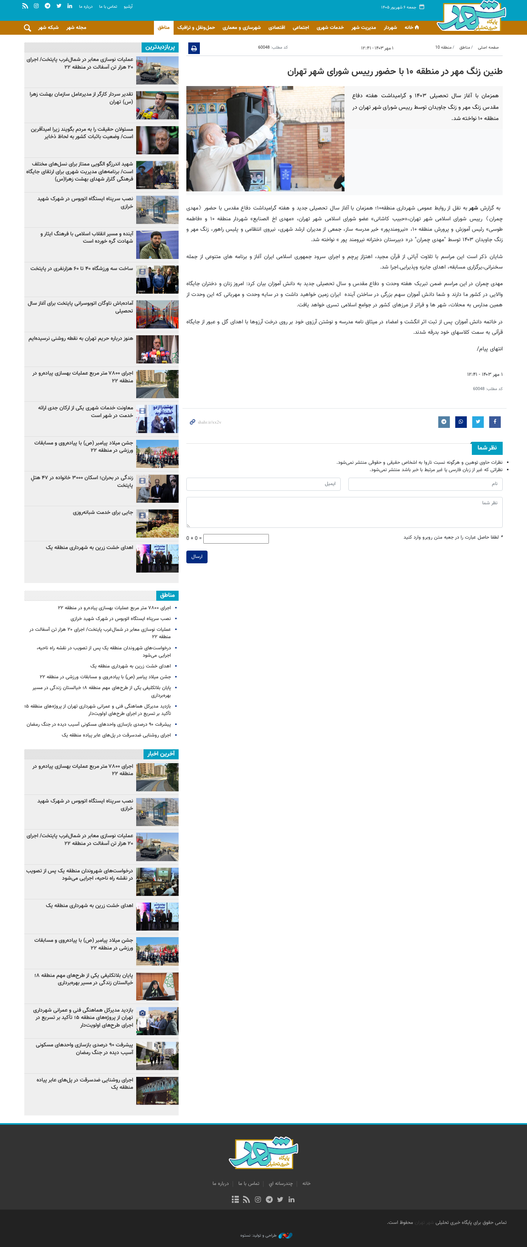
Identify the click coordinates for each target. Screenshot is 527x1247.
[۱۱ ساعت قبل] (157, 70)
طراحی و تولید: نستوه (258, 1236)
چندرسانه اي (281, 1184)
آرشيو (128, 6)
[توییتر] (280, 1200)
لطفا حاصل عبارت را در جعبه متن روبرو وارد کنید (453, 537)
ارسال (197, 557)
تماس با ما (108, 6)
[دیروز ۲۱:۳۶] (157, 105)
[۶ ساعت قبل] (157, 384)
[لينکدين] (291, 1200)
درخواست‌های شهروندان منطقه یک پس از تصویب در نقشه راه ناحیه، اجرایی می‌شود (104, 651)
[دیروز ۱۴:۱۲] (157, 279)
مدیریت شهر (363, 28)
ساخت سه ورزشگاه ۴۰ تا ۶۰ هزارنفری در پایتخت (81, 269)
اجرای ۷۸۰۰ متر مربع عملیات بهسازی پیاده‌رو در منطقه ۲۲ (82, 377)
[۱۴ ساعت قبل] (157, 349)
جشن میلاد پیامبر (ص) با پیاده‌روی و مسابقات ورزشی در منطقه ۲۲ (83, 447)
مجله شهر (76, 28)
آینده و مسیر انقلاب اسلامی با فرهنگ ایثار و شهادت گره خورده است (87, 238)
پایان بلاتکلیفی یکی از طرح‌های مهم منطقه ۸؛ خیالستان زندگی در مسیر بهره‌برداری (101, 691)
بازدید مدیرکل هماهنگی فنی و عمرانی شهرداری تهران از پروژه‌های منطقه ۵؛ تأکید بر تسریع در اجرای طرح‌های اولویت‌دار (97, 710)
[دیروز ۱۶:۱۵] (157, 489)
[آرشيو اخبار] (235, 1200)
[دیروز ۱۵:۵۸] (157, 419)
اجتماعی (301, 28)
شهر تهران (424, 1223)
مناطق (164, 28)
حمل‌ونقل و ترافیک (196, 28)
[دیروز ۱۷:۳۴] (157, 454)
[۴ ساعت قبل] (157, 175)
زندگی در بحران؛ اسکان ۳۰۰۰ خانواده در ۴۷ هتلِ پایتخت (82, 482)
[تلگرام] (269, 1200)
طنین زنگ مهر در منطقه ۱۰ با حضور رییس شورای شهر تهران (395, 71)
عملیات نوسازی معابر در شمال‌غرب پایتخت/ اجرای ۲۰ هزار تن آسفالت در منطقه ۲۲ (80, 64)
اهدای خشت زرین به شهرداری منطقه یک (88, 548)
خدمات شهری (330, 28)
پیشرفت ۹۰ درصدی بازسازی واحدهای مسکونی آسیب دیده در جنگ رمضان (99, 724)
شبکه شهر (48, 28)
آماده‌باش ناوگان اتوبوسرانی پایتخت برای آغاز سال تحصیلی (80, 307)
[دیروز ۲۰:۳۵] (157, 558)
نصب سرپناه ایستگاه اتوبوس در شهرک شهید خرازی (85, 203)
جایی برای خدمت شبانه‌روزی (103, 513)
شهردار (390, 28)
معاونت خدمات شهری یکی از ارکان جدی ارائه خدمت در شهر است (85, 412)
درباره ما (86, 6)
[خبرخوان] (247, 1200)
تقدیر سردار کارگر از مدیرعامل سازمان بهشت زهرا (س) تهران (81, 98)
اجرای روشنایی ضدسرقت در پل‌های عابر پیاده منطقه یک (116, 735)
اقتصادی (277, 28)
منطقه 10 (443, 47)
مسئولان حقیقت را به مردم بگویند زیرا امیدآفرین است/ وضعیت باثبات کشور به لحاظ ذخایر (82, 133)
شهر (469, 15)
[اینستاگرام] (258, 1200)
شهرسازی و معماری (242, 28)
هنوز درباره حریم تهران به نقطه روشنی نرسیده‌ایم (81, 339)
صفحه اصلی (488, 47)
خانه (409, 28)
